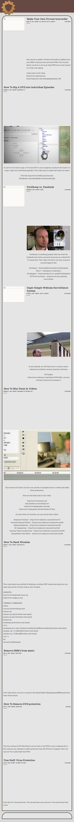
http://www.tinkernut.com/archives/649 (47, 522)
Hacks (41, 189)
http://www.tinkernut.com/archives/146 (45, 525)
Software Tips (29, 391)
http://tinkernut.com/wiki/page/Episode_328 (43, 79)
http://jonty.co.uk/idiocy (52, 271)
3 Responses (68, 90)
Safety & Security (50, 21)
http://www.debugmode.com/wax (37, 506)
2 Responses (68, 653)
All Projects (43, 21)
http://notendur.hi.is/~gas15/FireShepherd (54, 274)
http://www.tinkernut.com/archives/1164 (44, 528)
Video (20, 653)
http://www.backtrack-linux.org (15, 595)
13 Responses (67, 293)
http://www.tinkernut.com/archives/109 (49, 531)
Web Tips (22, 544)
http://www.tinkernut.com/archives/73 (45, 520)
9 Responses (68, 189)
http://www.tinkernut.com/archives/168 (47, 534)
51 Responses (67, 544)
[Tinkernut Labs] (8, 7)
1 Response (68, 706)
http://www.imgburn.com (13, 598)
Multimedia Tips (21, 90)
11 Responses (68, 21)
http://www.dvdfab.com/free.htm (40, 176)
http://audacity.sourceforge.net (37, 504)
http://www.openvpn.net (35, 76)
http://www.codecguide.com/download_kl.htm (37, 509)
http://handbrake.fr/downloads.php (41, 178)
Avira (5, 805)
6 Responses (68, 763)
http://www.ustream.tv (52, 380)
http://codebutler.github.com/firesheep (53, 268)
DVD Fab (21, 746)
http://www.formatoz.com (37, 501)
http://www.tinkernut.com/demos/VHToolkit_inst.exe (49, 377)
